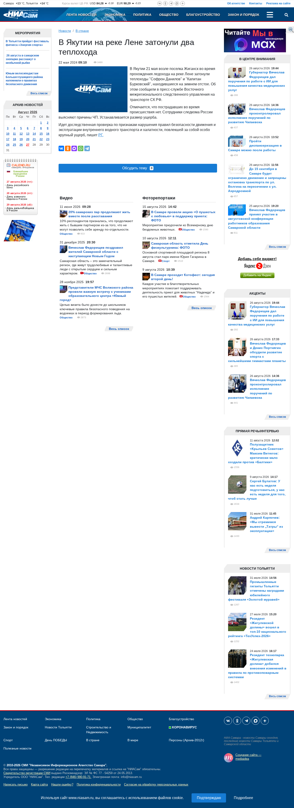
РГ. (100, 135)
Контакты (255, 3)
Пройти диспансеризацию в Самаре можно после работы (255, 145)
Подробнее (243, 798)
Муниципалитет (139, 727)
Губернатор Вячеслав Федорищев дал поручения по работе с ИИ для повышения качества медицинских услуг (256, 81)
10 (7, 133)
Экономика (114, 15)
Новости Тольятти (58, 727)
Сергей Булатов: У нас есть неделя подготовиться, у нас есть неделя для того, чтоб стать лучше (257, 490)
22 (41, 139)
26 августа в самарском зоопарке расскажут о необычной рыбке (22, 59)
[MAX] (74, 148)
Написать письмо (15, 784)
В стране (82, 31)
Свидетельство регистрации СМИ (26, 773)
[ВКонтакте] (61, 148)
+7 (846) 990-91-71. (78, 777)
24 (7, 144)
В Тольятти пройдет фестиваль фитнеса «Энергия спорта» (27, 43)
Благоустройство (203, 15)
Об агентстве (236, 3)
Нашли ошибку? (62, 784)
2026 (33, 112)
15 (41, 133)
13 (27, 133)
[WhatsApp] (80, 148)
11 (14, 133)
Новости (65, 31)
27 (27, 144)
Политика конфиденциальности (99, 784)
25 (14, 144)
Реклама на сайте (278, 3)
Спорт (166, 261)
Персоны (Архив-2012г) (186, 740)
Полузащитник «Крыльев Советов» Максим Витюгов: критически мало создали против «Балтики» (255, 453)
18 (14, 139)
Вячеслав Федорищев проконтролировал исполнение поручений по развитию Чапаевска (257, 388)
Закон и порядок (243, 15)
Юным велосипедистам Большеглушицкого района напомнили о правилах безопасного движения (24, 79)
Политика (142, 15)
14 (34, 133)
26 (21, 144)
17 (7, 139)
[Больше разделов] (269, 15)
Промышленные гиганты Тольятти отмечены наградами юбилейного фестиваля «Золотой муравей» (256, 590)
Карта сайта (39, 784)
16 (47, 133)
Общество (168, 15)
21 (34, 139)
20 (27, 139)
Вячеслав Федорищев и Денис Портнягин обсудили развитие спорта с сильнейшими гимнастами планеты (257, 352)
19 (21, 139)
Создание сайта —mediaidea (248, 757)
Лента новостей (81, 15)
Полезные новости (17, 748)
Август (23, 112)
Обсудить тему (137, 168)
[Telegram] (87, 148)
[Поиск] (286, 15)
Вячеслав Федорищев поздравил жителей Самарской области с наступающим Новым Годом (95, 252)
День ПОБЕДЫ (56, 740)
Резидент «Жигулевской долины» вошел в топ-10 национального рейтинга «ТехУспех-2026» (257, 627)
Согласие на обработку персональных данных (156, 784)
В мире (132, 740)
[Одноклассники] (68, 148)
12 (21, 133)
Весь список (39, 93)
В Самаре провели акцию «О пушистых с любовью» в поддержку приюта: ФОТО (183, 216)
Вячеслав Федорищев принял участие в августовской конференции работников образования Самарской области (256, 218)
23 (47, 139)
